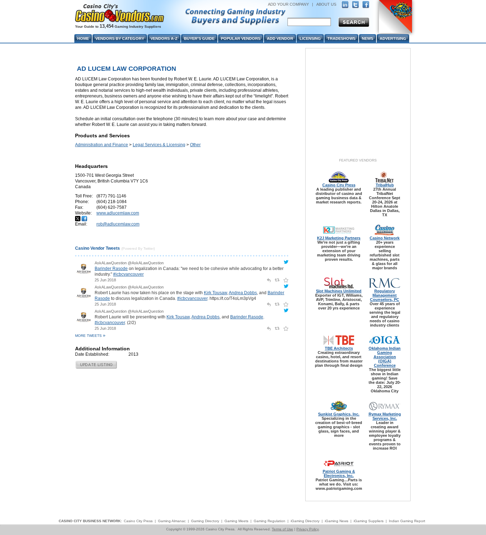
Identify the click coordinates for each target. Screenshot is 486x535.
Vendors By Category (119, 38)
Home (83, 38)
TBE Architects (339, 348)
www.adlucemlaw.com (117, 213)
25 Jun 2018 (105, 280)
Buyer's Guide (199, 38)
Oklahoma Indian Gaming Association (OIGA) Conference (385, 356)
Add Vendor (280, 38)
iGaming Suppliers (369, 521)
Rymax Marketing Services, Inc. (385, 416)
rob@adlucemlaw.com (117, 224)
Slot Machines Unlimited (338, 291)
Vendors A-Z (164, 38)
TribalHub (385, 185)
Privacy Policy (307, 529)
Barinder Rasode (111, 268)
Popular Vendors (240, 38)
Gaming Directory (205, 521)
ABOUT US (326, 4)
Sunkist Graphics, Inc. (338, 414)
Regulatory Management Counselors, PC (384, 295)
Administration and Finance (101, 144)
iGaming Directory (305, 521)
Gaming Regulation (269, 521)
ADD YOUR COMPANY (288, 4)
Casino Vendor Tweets (97, 248)
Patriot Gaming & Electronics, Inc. (339, 473)
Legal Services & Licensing (159, 144)
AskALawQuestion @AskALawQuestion (129, 263)
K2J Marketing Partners (338, 238)
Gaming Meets (236, 521)
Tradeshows (341, 38)
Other (195, 144)
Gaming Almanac (172, 521)
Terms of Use (282, 529)
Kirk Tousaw (215, 292)
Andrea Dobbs (243, 292)
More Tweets (90, 336)
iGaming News (336, 521)
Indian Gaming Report (407, 521)
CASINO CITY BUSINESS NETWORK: (90, 521)
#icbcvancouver (128, 274)
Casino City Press (338, 185)
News (367, 38)
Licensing (310, 38)
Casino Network (385, 238)
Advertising (393, 38)
